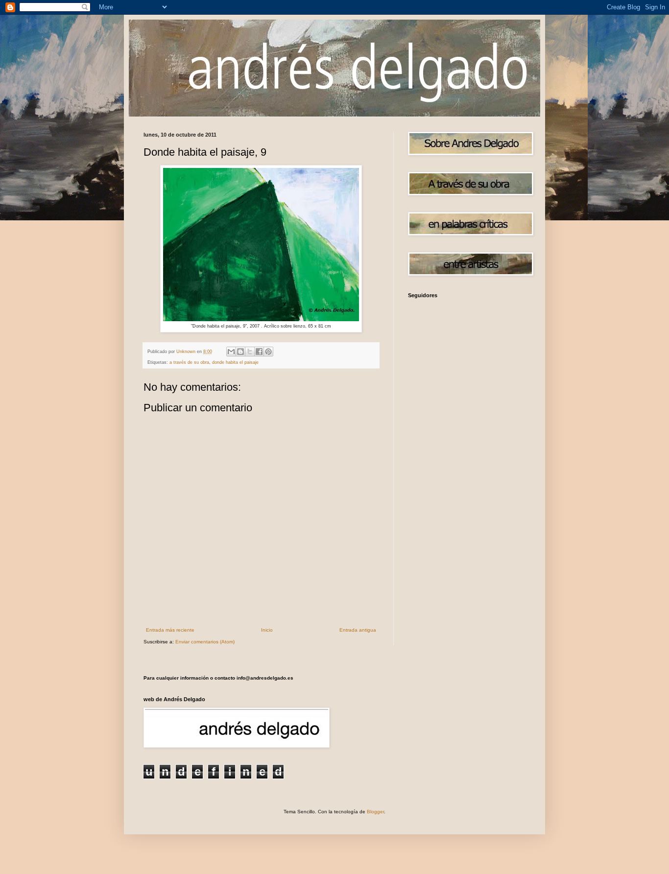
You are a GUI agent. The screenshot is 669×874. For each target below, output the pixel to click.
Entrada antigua (357, 630)
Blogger (375, 811)
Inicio (267, 630)
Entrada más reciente (170, 630)
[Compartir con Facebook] (259, 351)
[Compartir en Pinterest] (268, 351)
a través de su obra (189, 362)
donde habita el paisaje (235, 362)
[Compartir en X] (250, 351)
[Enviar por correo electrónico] (231, 351)
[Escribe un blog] (240, 351)
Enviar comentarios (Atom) (205, 641)
